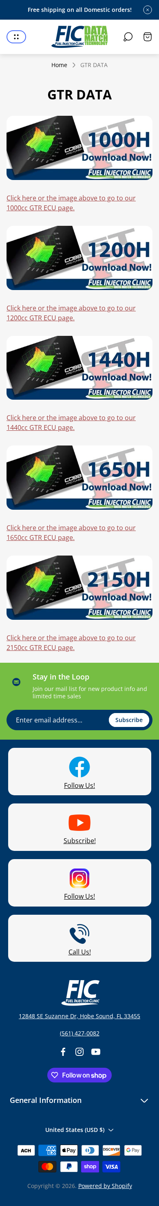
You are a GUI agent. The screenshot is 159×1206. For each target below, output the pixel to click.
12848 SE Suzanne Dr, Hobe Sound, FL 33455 (79, 1016)
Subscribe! (80, 840)
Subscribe (129, 720)
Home (59, 65)
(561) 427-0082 (79, 1033)
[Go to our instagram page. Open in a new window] (79, 1052)
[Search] (128, 37)
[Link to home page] (79, 993)
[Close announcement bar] (147, 10)
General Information (46, 1100)
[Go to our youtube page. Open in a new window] (96, 1052)
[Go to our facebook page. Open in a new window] (63, 1052)
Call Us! (79, 951)
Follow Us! (79, 785)
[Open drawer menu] (16, 36)
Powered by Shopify (105, 1186)
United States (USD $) (74, 1130)
